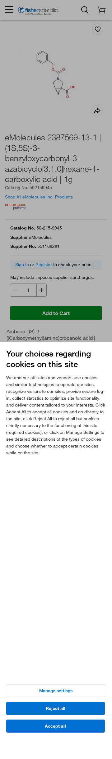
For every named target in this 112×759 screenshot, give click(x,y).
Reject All (55, 708)
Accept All (55, 726)
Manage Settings (55, 690)
